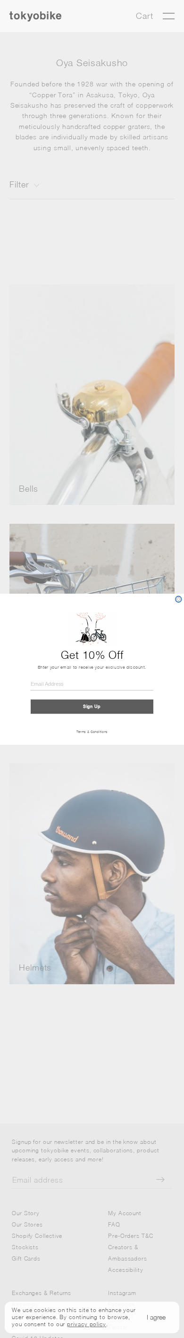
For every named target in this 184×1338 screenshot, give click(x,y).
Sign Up (91, 706)
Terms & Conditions (92, 731)
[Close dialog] (179, 599)
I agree (156, 1317)
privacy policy (86, 1324)
